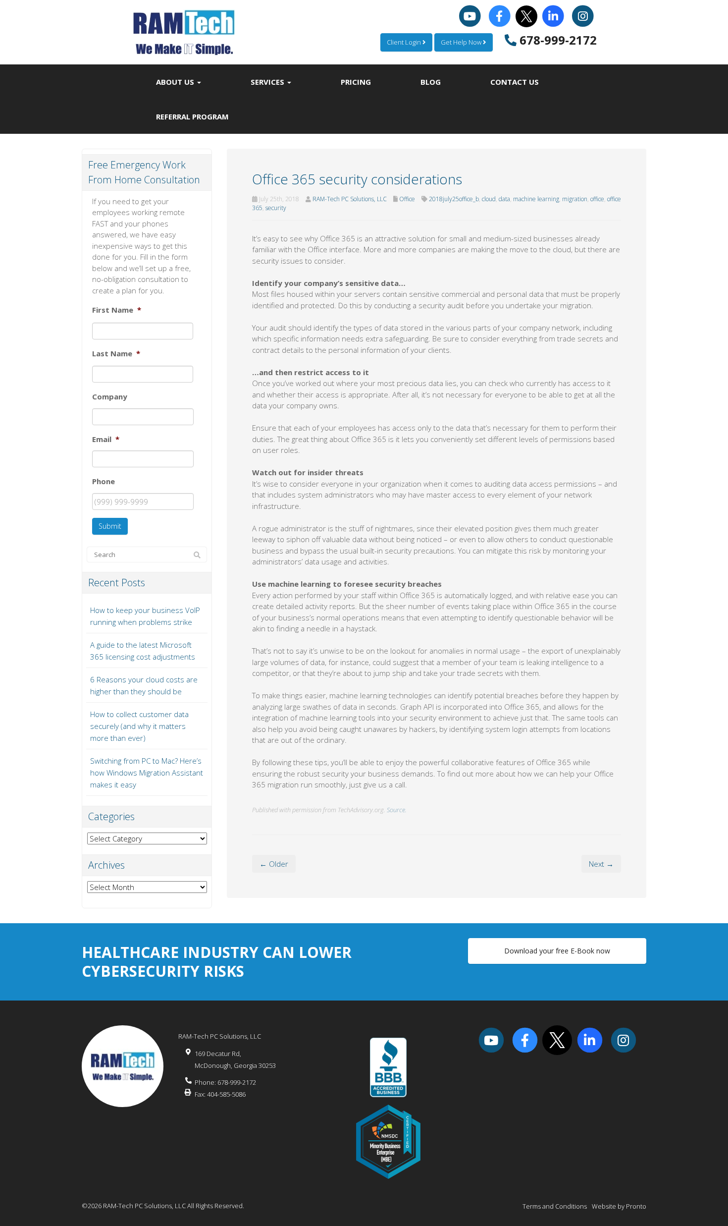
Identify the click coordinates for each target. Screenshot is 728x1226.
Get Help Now (462, 42)
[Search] (197, 555)
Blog (430, 82)
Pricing (356, 82)
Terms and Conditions (554, 1206)
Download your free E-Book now (557, 950)
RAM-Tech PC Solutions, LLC (349, 199)
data (504, 199)
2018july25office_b (454, 199)
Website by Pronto (619, 1206)
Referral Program (192, 116)
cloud (489, 199)
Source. (397, 809)
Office (407, 199)
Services (268, 82)
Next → (601, 864)
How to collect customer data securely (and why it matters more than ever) (139, 726)
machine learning (536, 199)
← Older (274, 864)
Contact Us (514, 82)
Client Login (404, 42)
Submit (110, 526)
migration (574, 199)
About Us (176, 82)
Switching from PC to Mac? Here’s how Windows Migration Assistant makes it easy (146, 772)
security (275, 208)
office (597, 199)
